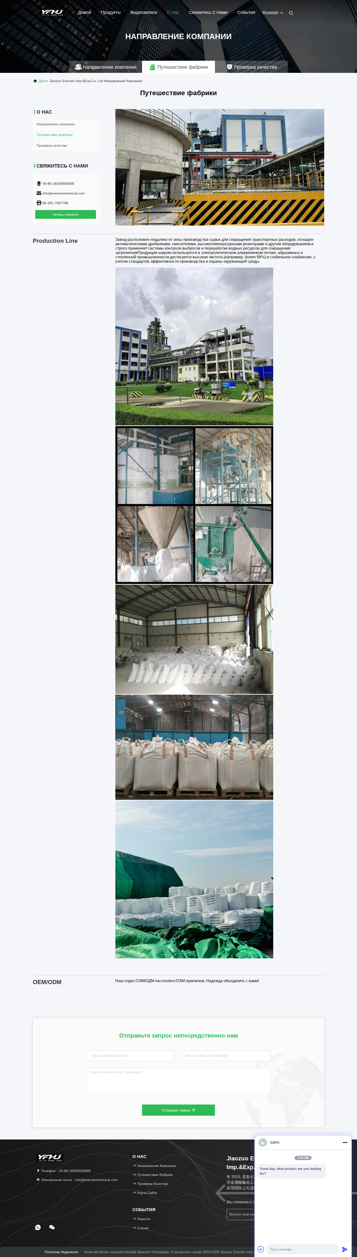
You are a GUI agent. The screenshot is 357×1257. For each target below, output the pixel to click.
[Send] (345, 1249)
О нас (173, 12)
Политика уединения (61, 1252)
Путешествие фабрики (55, 135)
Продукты (111, 12)
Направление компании (56, 124)
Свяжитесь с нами (208, 12)
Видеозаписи (143, 12)
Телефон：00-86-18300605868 (65, 1171)
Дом (42, 81)
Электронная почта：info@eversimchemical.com (79, 1180)
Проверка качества (52, 145)
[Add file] (260, 1249)
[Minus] (345, 1142)
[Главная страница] (52, 12)
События (246, 12)
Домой (84, 12)
